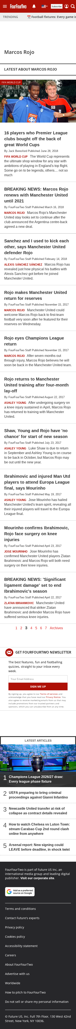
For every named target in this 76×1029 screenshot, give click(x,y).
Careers (10, 955)
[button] (5, 6)
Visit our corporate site (37, 878)
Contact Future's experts (22, 918)
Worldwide (12, 983)
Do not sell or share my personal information (37, 1002)
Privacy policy (14, 927)
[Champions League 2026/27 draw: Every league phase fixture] (38, 765)
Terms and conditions (20, 909)
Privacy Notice (53, 697)
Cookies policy (15, 937)
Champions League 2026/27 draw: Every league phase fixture (36, 779)
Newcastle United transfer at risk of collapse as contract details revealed (38, 811)
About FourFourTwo (19, 964)
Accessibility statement (21, 946)
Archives (56, 628)
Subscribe (57, 6)
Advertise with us (17, 974)
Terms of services (49, 693)
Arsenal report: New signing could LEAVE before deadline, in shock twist (39, 847)
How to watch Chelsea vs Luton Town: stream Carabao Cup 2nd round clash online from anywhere (39, 829)
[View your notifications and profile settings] (34, 6)
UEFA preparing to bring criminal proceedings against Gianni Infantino (38, 795)
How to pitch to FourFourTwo (25, 992)
